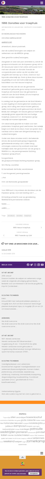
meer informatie (21, 473)
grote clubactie (28, 420)
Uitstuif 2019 (6, 250)
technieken (9, 438)
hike (1, 423)
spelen (3, 438)
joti (44, 423)
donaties (19, 216)
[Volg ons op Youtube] (42, 264)
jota (40, 423)
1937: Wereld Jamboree (11, 339)
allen (13, 417)
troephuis (27, 216)
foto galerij (17, 420)
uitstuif (29, 438)
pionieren (22, 432)
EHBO (4, 298)
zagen (24, 442)
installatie (33, 423)
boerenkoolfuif (34, 417)
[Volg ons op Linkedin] (38, 264)
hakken (38, 420)
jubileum (9, 426)
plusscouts (31, 432)
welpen (18, 441)
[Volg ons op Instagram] (35, 264)
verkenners (38, 438)
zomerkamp (35, 441)
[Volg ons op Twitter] (31, 264)
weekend (8, 441)
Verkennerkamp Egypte (11, 391)
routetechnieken (21, 435)
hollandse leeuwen (13, 423)
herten (43, 420)
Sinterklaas (41, 435)
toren (19, 438)
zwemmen (22, 444)
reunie (11, 435)
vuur (1, 442)
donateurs (11, 216)
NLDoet (17, 429)
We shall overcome (9, 321)
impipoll (26, 423)
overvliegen (25, 429)
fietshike (11, 420)
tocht (14, 438)
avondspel (21, 417)
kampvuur (20, 426)
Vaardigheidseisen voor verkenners (16, 364)
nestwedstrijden (8, 429)
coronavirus (4, 420)
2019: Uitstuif (6, 276)
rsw (36, 435)
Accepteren (34, 473)
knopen (29, 426)
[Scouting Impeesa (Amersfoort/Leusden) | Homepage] (4, 3)
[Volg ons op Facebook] (28, 264)
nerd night (36, 426)
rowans (32, 435)
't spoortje (6, 417)
